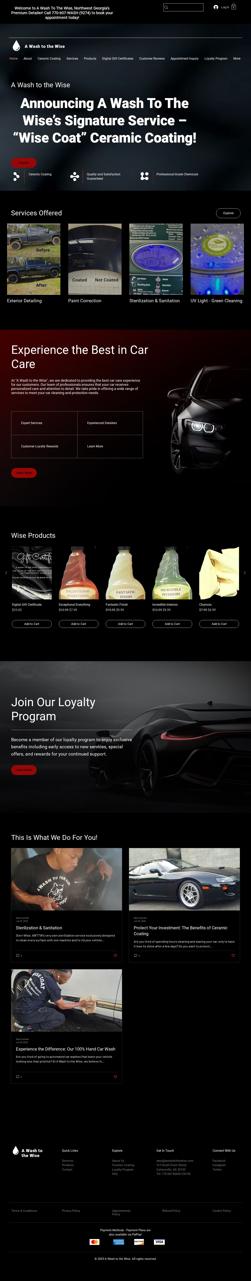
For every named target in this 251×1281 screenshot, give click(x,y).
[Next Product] (244, 572)
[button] (233, 6)
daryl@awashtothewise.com (174, 1161)
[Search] (183, 7)
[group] (125, 587)
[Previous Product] (6, 572)
